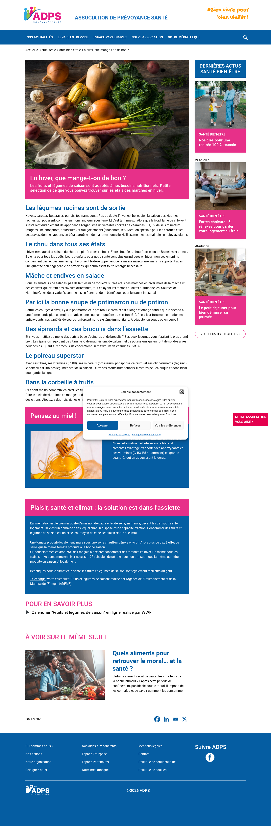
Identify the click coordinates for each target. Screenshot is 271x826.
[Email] (175, 719)
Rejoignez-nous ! (36, 770)
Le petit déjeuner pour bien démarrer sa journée (217, 312)
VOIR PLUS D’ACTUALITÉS (220, 334)
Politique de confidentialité (146, 434)
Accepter (103, 425)
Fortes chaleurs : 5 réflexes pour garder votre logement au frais (218, 226)
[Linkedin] (166, 719)
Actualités (46, 50)
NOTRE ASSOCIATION (147, 37)
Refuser (135, 425)
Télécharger (38, 579)
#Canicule (202, 160)
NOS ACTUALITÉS (40, 37)
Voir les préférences (168, 425)
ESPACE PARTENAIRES (110, 37)
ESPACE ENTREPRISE (73, 37)
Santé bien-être (67, 50)
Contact (143, 754)
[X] (184, 719)
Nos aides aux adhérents (99, 746)
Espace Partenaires (95, 762)
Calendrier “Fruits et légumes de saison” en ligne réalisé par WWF (92, 612)
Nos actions (33, 754)
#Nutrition (202, 246)
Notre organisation (38, 762)
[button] (182, 392)
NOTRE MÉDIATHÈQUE (184, 37)
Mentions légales (150, 746)
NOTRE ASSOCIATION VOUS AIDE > (251, 419)
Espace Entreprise (94, 754)
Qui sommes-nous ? (39, 746)
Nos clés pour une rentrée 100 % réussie (217, 142)
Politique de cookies (119, 434)
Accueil (30, 50)
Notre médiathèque (95, 770)
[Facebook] (157, 719)
